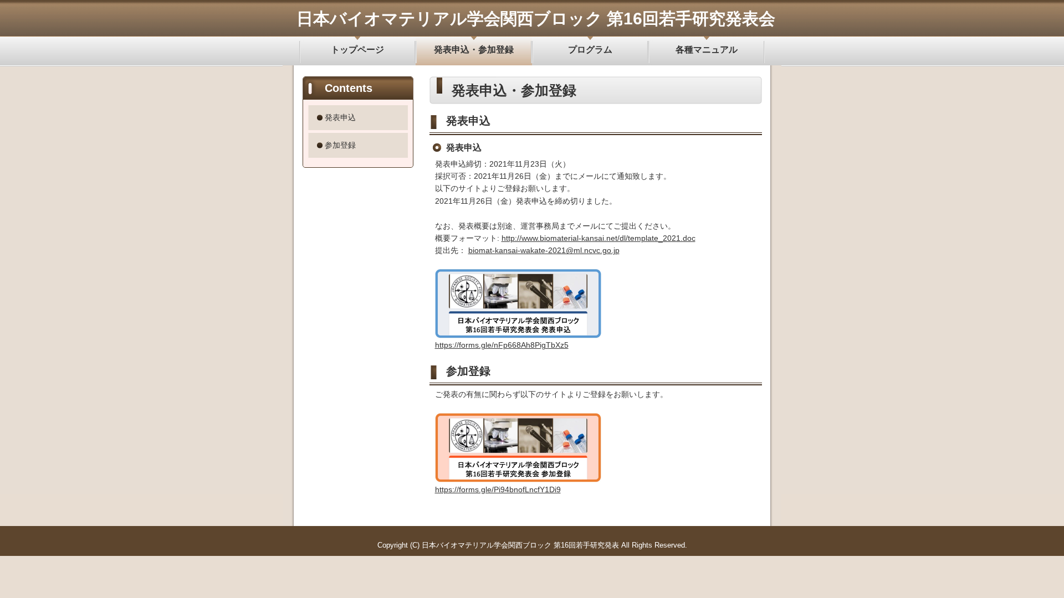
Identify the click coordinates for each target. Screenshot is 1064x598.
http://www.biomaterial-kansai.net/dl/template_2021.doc (598, 238)
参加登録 (340, 145)
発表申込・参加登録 (474, 49)
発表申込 (340, 117)
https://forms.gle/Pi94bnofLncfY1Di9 (498, 489)
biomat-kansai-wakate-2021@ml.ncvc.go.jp (544, 250)
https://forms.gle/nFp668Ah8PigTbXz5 (502, 345)
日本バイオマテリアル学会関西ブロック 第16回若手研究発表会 (535, 18)
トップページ (357, 49)
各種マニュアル (707, 49)
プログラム (590, 49)
